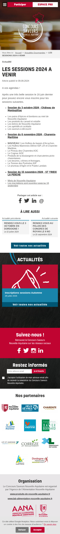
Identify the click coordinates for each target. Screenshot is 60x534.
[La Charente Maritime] (10, 425)
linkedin (40, 350)
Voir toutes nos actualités (30, 245)
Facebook (19, 350)
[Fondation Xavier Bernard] (50, 425)
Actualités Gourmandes (35, 53)
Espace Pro (45, 4)
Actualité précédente (11, 218)
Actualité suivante (50, 218)
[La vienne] (30, 425)
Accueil (18, 53)
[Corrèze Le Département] (30, 442)
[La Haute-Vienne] (20, 460)
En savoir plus (50, 524)
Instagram (33, 350)
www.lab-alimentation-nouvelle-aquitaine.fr (30, 498)
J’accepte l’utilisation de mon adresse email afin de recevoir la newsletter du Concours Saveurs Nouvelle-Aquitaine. (27, 380)
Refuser (22, 529)
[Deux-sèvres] (30, 408)
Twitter (26, 350)
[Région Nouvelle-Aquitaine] (10, 408)
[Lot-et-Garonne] (10, 442)
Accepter (37, 529)
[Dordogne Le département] (40, 460)
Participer (20, 4)
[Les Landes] (50, 442)
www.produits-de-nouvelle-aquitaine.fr (30, 494)
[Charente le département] (50, 408)
